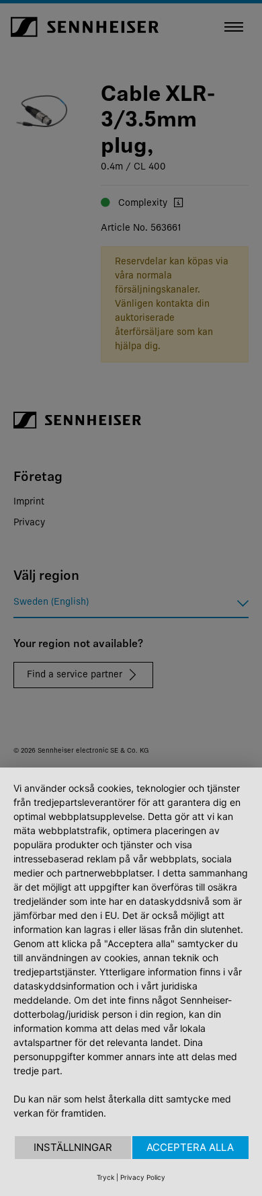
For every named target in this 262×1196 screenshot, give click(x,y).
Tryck (105, 1177)
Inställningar (73, 1147)
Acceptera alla (190, 1147)
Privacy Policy (142, 1177)
